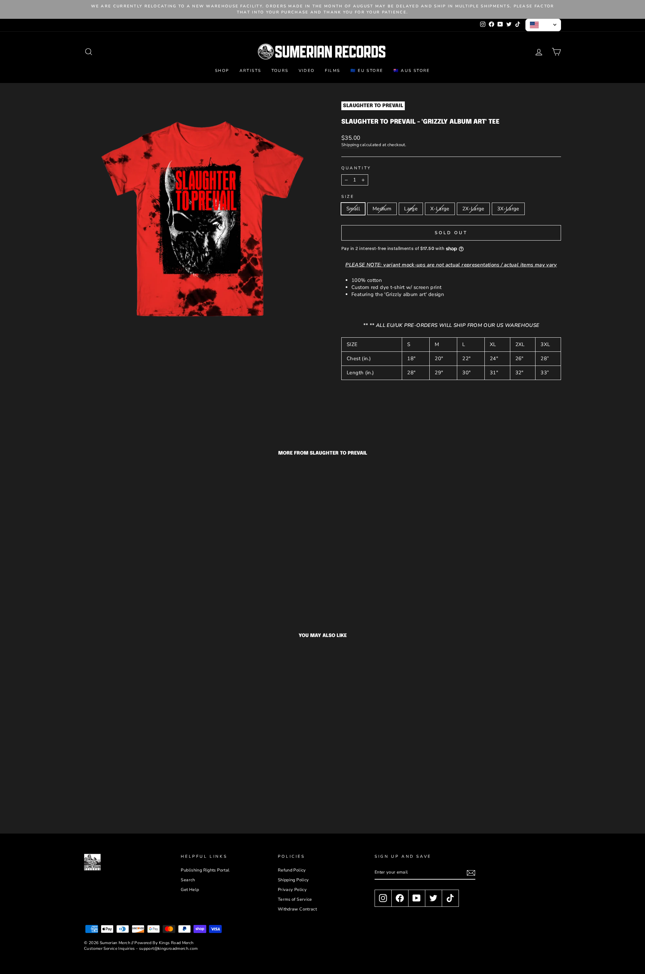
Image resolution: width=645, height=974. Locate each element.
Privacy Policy (292, 890)
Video (307, 70)
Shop (222, 70)
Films (332, 70)
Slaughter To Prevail (373, 106)
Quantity (356, 168)
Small (353, 208)
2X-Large (473, 208)
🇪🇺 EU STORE (366, 70)
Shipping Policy (293, 880)
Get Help (190, 890)
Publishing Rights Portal (205, 870)
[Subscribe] (471, 873)
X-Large (439, 208)
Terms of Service (295, 899)
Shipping (350, 145)
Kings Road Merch (176, 942)
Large (411, 208)
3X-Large (508, 208)
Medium (382, 208)
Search (188, 880)
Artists (250, 70)
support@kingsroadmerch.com (168, 948)
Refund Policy (292, 870)
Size (347, 196)
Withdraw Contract (297, 909)
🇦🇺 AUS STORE (411, 70)
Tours (280, 70)
